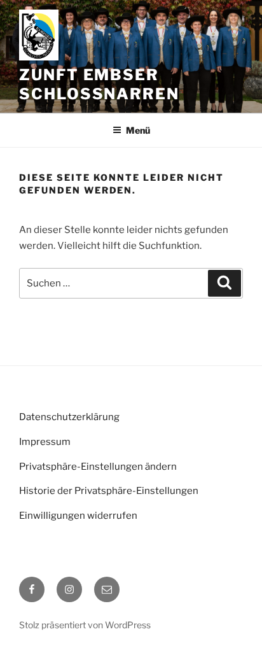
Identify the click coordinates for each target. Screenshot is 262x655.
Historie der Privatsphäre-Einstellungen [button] (108, 491)
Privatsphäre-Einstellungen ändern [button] (98, 466)
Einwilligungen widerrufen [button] (78, 515)
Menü (138, 130)
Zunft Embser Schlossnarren (99, 84)
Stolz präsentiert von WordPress (85, 624)
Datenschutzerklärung (69, 417)
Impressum (45, 441)
